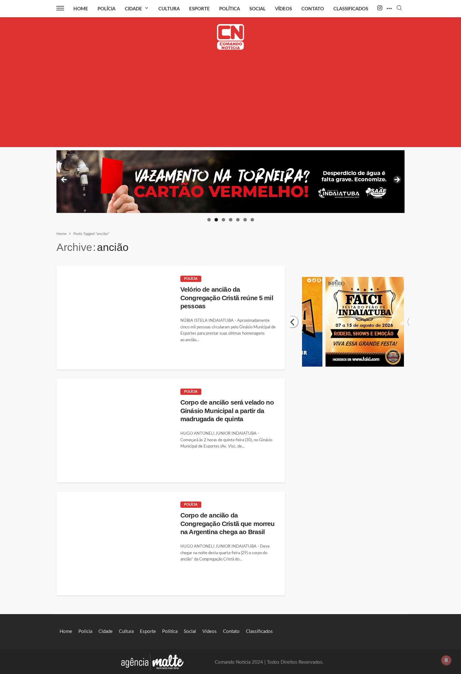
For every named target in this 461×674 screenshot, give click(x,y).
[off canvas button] (60, 8)
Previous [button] (64, 180)
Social (257, 9)
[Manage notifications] (446, 660)
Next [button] (396, 180)
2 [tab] (216, 219)
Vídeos (283, 9)
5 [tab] (238, 219)
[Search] (399, 8)
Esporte (199, 9)
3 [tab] (223, 219)
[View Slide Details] (230, 181)
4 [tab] (230, 219)
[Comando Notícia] (230, 37)
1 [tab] (209, 219)
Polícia (106, 9)
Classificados (350, 9)
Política (229, 9)
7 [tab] (252, 219)
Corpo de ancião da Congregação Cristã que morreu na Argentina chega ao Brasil (227, 523)
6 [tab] (245, 219)
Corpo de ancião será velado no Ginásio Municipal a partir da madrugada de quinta (227, 410)
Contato (312, 9)
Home (80, 9)
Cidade (133, 9)
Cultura (169, 9)
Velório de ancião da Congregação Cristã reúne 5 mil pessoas (226, 298)
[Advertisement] (230, 103)
